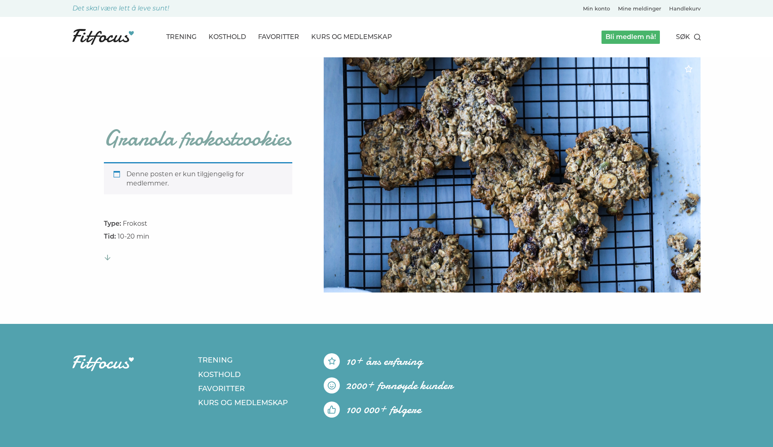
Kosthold (227, 37)
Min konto (596, 8)
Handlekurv (685, 8)
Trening (181, 37)
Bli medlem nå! (631, 37)
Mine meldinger (639, 8)
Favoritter (278, 37)
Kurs (351, 37)
